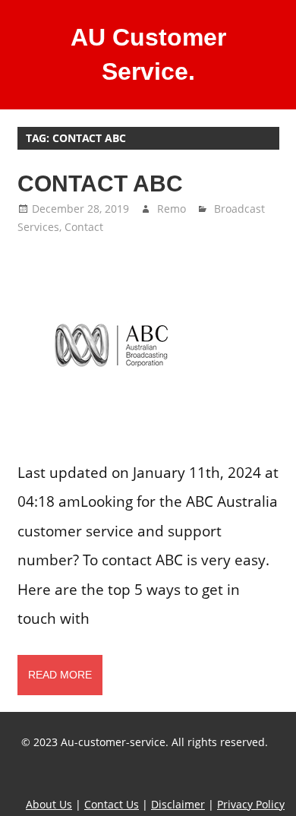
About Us (49, 804)
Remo (171, 208)
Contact (84, 227)
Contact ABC (100, 183)
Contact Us (111, 804)
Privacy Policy (251, 804)
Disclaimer (178, 804)
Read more (60, 675)
